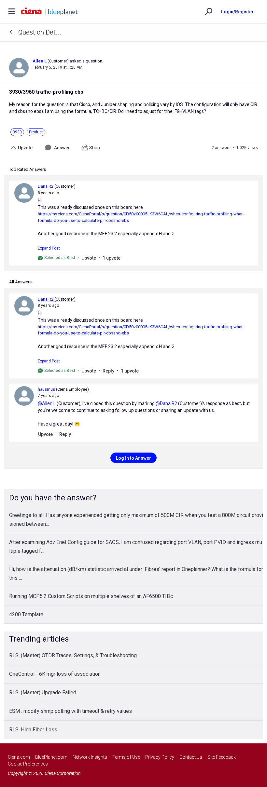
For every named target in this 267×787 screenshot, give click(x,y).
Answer (62, 147)
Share (95, 147)
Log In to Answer (133, 458)
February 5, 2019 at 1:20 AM (57, 67)
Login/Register (237, 11)
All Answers (20, 281)
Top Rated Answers (27, 169)
